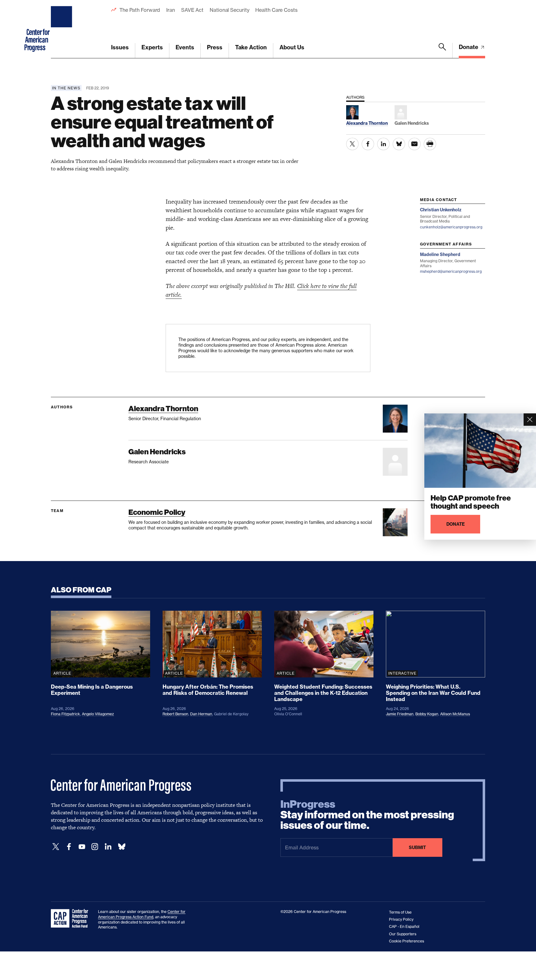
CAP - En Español (404, 926)
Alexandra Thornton (163, 408)
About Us (291, 47)
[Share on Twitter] (352, 144)
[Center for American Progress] (62, 29)
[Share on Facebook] (368, 144)
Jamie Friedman (399, 714)
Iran (170, 10)
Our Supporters (402, 934)
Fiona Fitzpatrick (65, 714)
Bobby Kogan (426, 714)
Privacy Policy (401, 919)
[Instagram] (95, 847)
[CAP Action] (71, 918)
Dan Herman (201, 714)
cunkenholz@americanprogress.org (451, 227)
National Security (229, 10)
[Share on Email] (414, 144)
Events (185, 47)
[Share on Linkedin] (383, 144)
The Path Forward (139, 10)
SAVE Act (192, 10)
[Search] (442, 50)
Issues (120, 47)
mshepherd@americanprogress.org (451, 271)
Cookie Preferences (406, 941)
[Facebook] (69, 847)
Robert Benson (175, 714)
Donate (469, 47)
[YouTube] (82, 847)
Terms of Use (400, 912)
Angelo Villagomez (98, 714)
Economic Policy (156, 512)
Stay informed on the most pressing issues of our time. (367, 815)
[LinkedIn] (108, 847)
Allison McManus (455, 714)
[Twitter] (56, 847)
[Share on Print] (430, 144)
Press (214, 47)
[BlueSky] (121, 847)
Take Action (251, 47)
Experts (152, 47)
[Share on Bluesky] (399, 144)
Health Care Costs (276, 10)
